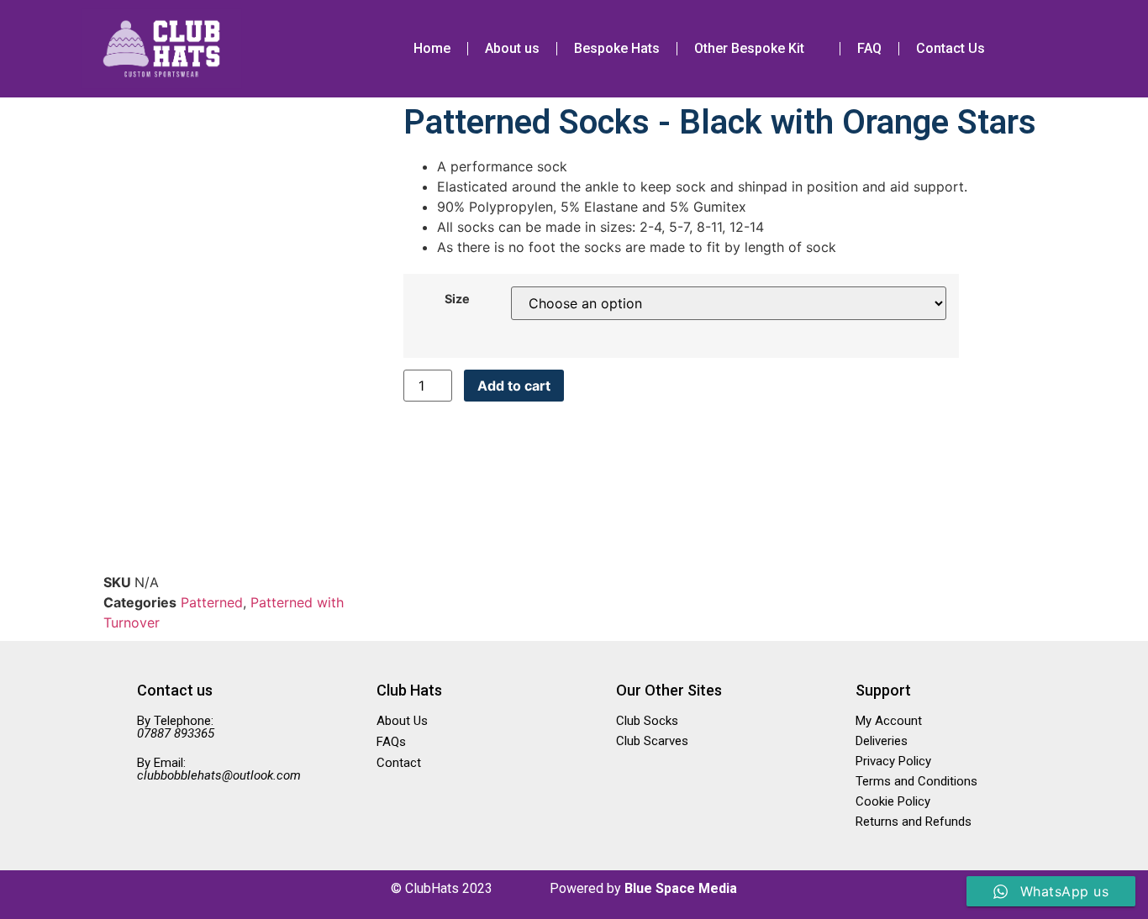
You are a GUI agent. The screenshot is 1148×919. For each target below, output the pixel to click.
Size (457, 299)
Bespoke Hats (617, 48)
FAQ (869, 48)
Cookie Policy (893, 801)
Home (431, 48)
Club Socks (647, 720)
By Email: (219, 769)
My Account (889, 720)
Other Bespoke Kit (749, 48)
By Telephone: (175, 727)
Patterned (212, 602)
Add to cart (513, 385)
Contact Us (950, 48)
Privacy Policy (893, 761)
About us (512, 48)
